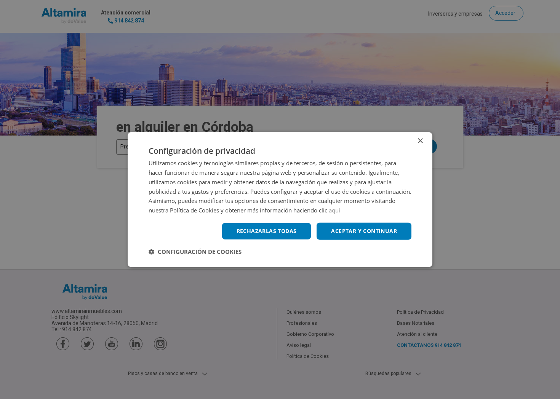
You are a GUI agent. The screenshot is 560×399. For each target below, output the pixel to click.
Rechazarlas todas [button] (267, 231)
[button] (195, 251)
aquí (334, 210)
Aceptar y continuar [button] (364, 231)
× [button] (420, 141)
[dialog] (280, 199)
